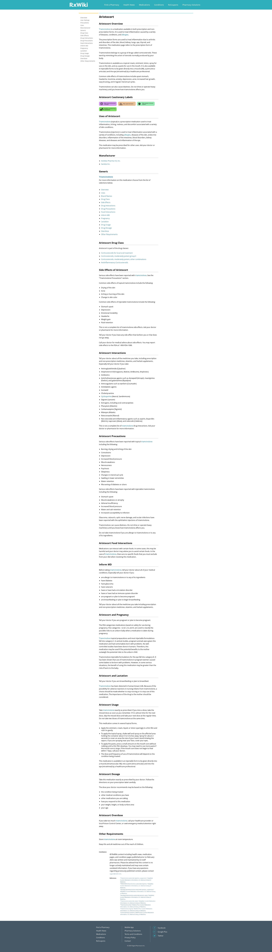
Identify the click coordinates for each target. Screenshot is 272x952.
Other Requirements (109, 234)
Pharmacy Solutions (191, 5)
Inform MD (105, 215)
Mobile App (129, 927)
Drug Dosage (106, 228)
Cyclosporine (106, 396)
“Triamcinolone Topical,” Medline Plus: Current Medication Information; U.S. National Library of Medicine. (136, 909)
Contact (128, 941)
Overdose (105, 231)
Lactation (105, 221)
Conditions (159, 5)
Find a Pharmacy (111, 5)
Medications (144, 5)
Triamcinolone (105, 29)
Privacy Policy (130, 937)
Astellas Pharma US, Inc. (110, 161)
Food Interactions (108, 212)
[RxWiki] (79, 5)
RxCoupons (173, 5)
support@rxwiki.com (115, 874)
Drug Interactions (108, 205)
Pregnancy (105, 218)
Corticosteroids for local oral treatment (117, 253)
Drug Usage (106, 225)
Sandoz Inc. (105, 164)
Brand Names (106, 196)
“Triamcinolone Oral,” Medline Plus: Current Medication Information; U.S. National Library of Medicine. (135, 906)
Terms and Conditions (133, 934)
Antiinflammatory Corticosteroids (114, 262)
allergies (125, 34)
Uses (103, 193)
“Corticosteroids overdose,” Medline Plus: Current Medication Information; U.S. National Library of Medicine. (137, 913)
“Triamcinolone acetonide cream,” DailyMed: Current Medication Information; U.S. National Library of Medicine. (137, 902)
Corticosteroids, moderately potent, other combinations (123, 259)
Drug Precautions (108, 209)
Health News (129, 5)
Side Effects (105, 202)
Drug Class (105, 199)
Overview (104, 189)
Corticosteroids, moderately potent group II (118, 256)
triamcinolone (141, 275)
